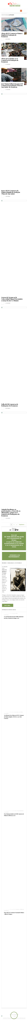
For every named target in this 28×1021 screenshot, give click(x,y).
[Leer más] (4, 620)
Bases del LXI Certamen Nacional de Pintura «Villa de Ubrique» (14, 913)
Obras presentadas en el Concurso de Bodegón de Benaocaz (9, 60)
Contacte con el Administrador (19, 1018)
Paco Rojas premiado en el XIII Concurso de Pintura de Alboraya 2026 (14, 814)
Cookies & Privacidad (7, 1018)
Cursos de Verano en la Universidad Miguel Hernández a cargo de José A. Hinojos (12, 299)
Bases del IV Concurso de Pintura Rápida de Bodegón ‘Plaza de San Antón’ (10, 192)
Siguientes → (22, 524)
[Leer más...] (2, 39)
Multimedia (8, 39)
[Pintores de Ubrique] (14, 4)
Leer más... (7, 605)
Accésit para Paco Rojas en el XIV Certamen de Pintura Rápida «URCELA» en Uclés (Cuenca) (14, 717)
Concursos (8, 196)
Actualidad (8, 64)
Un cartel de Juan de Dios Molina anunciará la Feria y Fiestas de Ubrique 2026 (13, 617)
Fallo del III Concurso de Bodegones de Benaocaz (9, 405)
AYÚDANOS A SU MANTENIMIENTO (14, 556)
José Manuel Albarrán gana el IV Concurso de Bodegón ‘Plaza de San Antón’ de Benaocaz (12, 85)
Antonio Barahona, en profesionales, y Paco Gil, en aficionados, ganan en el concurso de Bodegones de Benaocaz (10, 512)
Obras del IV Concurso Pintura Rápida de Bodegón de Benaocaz (11, 35)
